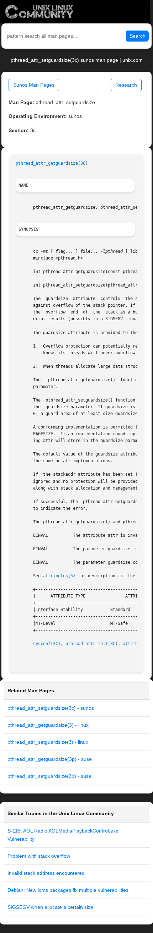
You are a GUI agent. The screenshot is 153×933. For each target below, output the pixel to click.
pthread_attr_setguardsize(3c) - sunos (50, 708)
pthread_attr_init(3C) (91, 643)
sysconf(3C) (46, 643)
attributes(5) (59, 575)
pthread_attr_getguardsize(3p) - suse (49, 759)
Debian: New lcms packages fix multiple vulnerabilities (67, 890)
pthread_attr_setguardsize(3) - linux (47, 742)
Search (138, 36)
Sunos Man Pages (33, 85)
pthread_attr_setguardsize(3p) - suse (49, 776)
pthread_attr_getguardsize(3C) (52, 163)
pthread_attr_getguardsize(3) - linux (48, 725)
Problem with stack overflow (38, 856)
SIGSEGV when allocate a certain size (50, 907)
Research (126, 85)
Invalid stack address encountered (46, 873)
